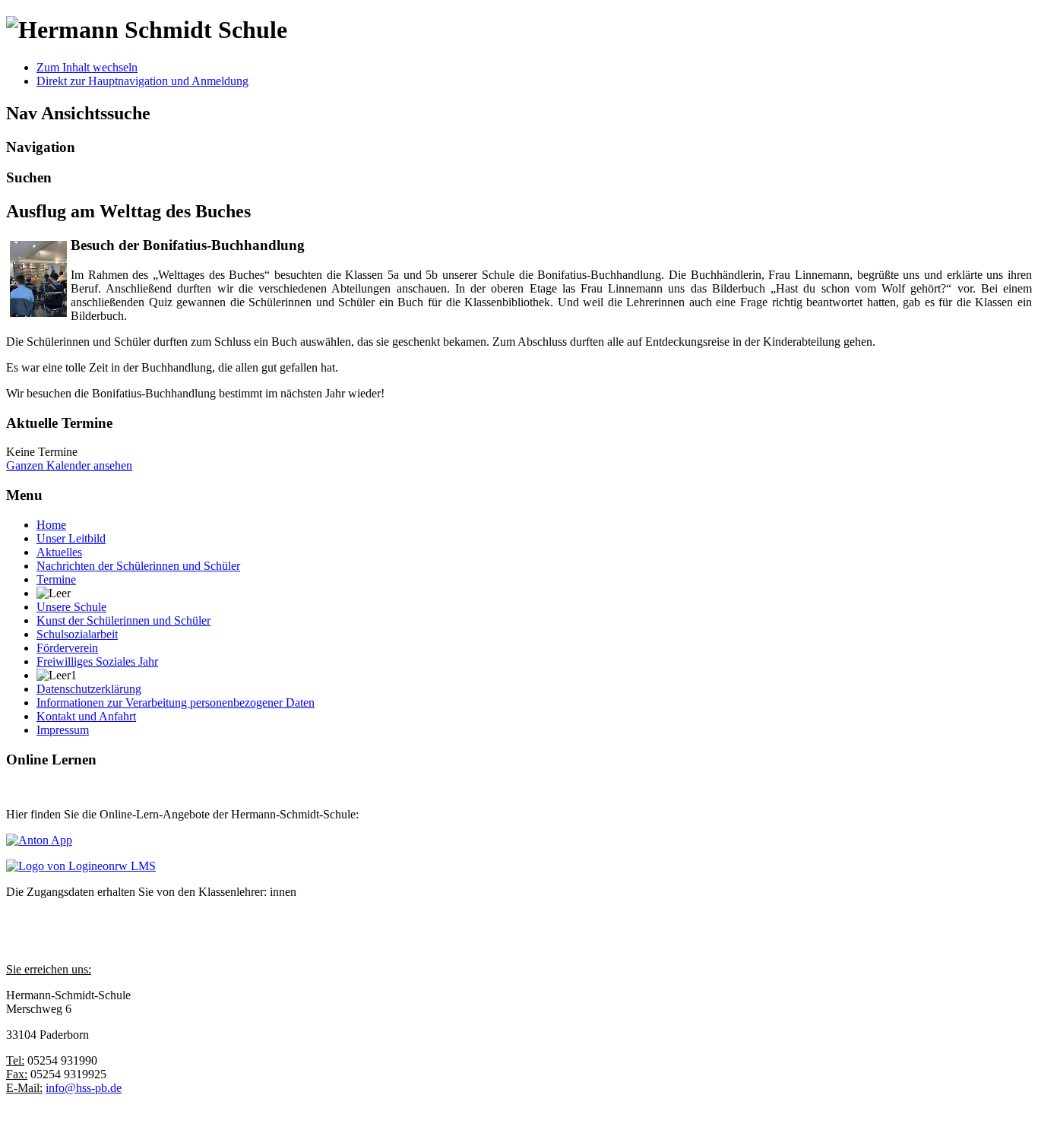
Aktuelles (59, 552)
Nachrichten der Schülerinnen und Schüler (138, 565)
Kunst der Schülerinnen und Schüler (123, 620)
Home (51, 524)
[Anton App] (39, 840)
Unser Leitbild (71, 538)
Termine (56, 579)
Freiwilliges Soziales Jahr (97, 661)
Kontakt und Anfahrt (86, 716)
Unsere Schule (71, 606)
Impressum (62, 729)
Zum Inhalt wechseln (87, 67)
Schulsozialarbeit (77, 634)
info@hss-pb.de (84, 1087)
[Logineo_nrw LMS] (81, 865)
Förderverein (67, 647)
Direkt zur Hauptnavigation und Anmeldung (142, 80)
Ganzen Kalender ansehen (69, 465)
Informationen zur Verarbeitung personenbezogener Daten (175, 702)
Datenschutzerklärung (88, 688)
